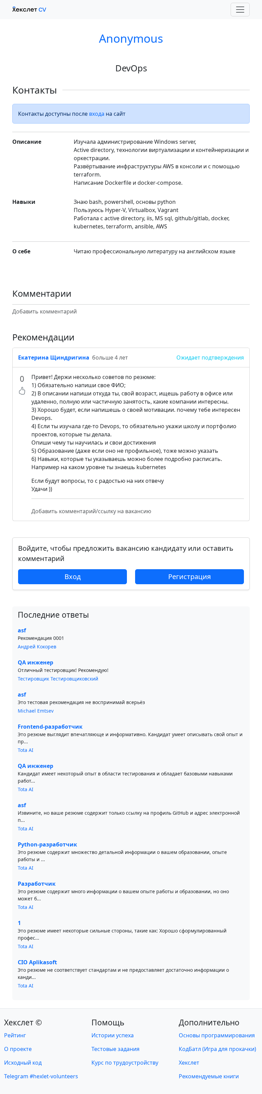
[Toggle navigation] (240, 9)
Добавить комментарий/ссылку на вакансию (91, 511)
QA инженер (35, 662)
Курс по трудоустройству (124, 1062)
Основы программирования (217, 1035)
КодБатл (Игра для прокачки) (217, 1049)
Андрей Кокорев (37, 646)
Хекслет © (23, 1022)
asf (22, 630)
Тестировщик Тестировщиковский (58, 678)
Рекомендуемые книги (209, 1076)
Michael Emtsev (36, 710)
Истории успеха (112, 1035)
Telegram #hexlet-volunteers (41, 1076)
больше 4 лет (110, 357)
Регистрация (189, 576)
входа (96, 113)
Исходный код (23, 1062)
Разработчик (37, 883)
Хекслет (189, 1062)
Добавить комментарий (44, 311)
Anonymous (131, 38)
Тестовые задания (115, 1049)
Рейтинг (15, 1035)
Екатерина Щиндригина (53, 357)
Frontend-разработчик (50, 726)
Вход (72, 576)
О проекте (18, 1049)
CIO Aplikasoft (37, 962)
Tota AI (25, 750)
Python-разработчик (47, 844)
